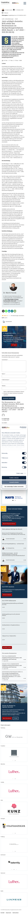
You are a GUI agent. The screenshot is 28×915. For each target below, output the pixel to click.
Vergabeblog (5, 2)
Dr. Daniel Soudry (5, 418)
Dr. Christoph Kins (10, 548)
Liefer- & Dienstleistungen (8, 19)
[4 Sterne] (7, 315)
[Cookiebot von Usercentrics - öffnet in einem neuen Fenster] (20, 427)
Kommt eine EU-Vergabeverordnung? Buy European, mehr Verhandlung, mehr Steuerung (13, 533)
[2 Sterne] (4, 315)
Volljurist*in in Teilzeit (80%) (9, 636)
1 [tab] (13, 500)
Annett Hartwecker (10, 538)
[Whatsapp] (6, 311)
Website (3, 385)
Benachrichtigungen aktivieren (9, 523)
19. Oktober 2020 (5, 420)
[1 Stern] (2, 315)
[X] (3, 311)
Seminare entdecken (7, 594)
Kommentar (5, 359)
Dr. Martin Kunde (8, 10)
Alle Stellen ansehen (7, 647)
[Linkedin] (9, 311)
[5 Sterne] (9, 315)
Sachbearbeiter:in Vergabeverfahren (11, 625)
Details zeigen (19, 473)
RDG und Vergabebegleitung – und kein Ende (13, 543)
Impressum (8, 912)
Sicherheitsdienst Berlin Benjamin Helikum (11, 671)
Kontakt (2, 912)
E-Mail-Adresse (5, 379)
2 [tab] (15, 500)
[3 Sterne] (6, 315)
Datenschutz (16, 912)
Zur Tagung (14, 344)
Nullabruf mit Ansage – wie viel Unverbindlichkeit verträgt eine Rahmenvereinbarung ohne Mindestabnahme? (13, 554)
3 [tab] (16, 869)
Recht (16, 19)
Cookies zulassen (14, 477)
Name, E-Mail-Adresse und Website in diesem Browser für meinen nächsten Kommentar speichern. (14, 393)
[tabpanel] (14, 497)
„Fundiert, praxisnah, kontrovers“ (5, 3)
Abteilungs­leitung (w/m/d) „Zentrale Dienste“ (11, 615)
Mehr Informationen (7, 718)
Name (3, 373)
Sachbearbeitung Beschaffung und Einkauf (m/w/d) (12, 604)
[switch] (24, 458)
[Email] (15, 311)
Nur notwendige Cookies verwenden (14, 486)
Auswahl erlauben (14, 482)
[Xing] (12, 311)
